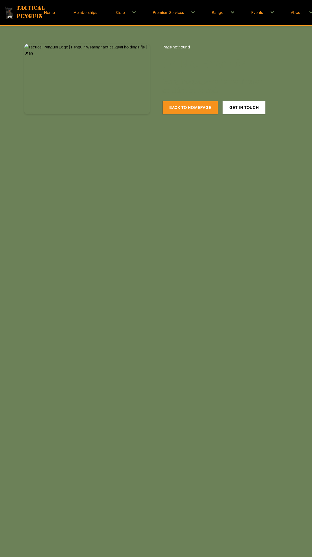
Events (257, 12)
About (296, 12)
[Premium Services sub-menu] (194, 12)
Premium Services (168, 12)
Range (217, 12)
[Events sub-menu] (273, 12)
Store (120, 12)
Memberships (85, 12)
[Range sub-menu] (233, 12)
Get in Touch (244, 107)
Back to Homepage (190, 107)
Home (49, 12)
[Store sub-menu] (135, 12)
